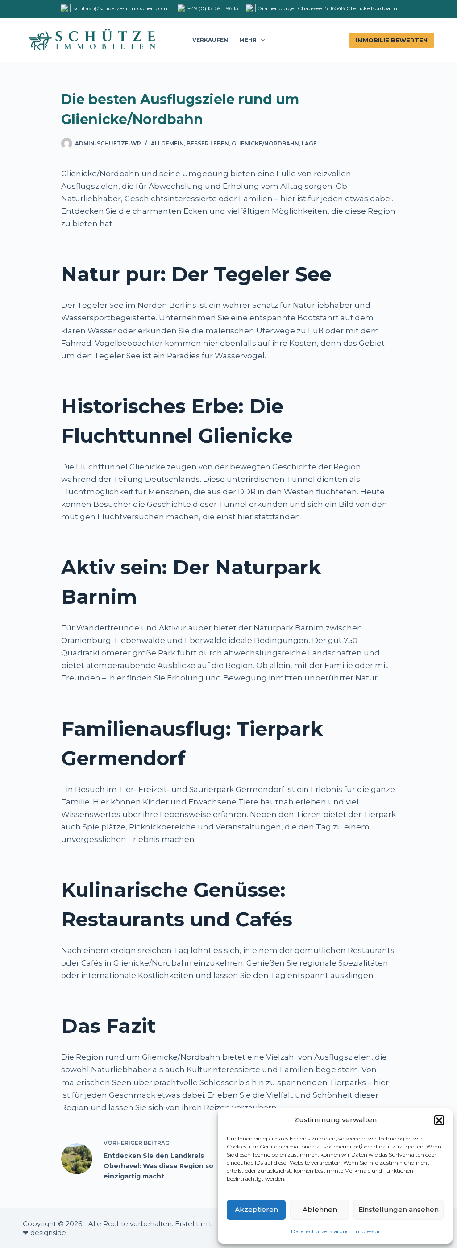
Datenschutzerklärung (320, 1231)
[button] (439, 1120)
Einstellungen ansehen (398, 1209)
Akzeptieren (256, 1209)
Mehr (248, 40)
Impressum (369, 1231)
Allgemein (167, 143)
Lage (309, 143)
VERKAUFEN (210, 40)
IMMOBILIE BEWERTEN (392, 40)
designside (48, 1232)
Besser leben (208, 143)
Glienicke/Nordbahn (265, 143)
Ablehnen (320, 1209)
